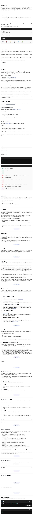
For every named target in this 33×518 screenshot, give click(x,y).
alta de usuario (29, 302)
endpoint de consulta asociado (10, 104)
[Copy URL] (31, 32)
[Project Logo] (2, 1)
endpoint (14, 308)
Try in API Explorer (28, 505)
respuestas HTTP (7, 123)
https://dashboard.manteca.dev (11, 77)
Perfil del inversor (20, 299)
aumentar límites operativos (17, 109)
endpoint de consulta (15, 321)
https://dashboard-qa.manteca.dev (11, 78)
